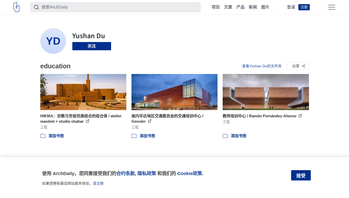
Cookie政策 (189, 173)
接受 (301, 175)
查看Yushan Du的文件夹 (262, 66)
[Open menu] (332, 7)
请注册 (98, 183)
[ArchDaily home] (16, 7)
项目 (216, 7)
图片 (265, 7)
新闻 (253, 7)
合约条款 (125, 173)
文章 (228, 7)
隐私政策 (146, 173)
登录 (291, 7)
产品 (240, 7)
